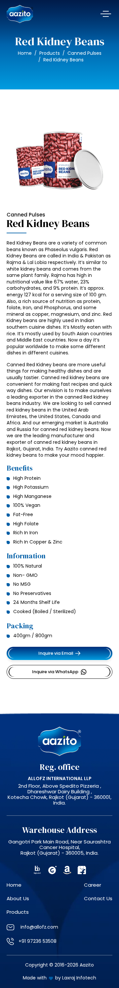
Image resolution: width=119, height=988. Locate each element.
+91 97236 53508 (38, 941)
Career (92, 885)
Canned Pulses (84, 53)
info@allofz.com (38, 927)
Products (49, 53)
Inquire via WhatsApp (55, 672)
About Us (18, 899)
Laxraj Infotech (79, 977)
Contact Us (98, 899)
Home (25, 53)
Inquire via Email (55, 653)
